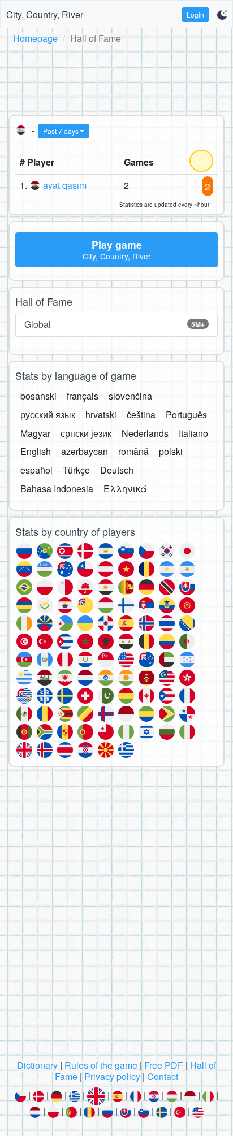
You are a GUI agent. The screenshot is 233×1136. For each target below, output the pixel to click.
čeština (141, 414)
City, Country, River (44, 14)
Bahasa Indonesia (56, 488)
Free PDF (163, 1065)
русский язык (47, 414)
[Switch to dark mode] (222, 15)
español (36, 469)
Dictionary (37, 1065)
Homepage (35, 38)
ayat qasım (65, 185)
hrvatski (100, 414)
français (82, 395)
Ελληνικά (125, 488)
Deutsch (116, 469)
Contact (162, 1076)
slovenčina (130, 395)
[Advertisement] (116, 77)
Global (114, 324)
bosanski (38, 395)
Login (195, 14)
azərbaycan (84, 451)
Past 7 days (61, 131)
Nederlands (145, 433)
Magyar (35, 433)
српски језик (86, 433)
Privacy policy (112, 1076)
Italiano (193, 433)
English (35, 451)
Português (186, 414)
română (133, 451)
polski (171, 451)
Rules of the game (100, 1065)
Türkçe (76, 469)
